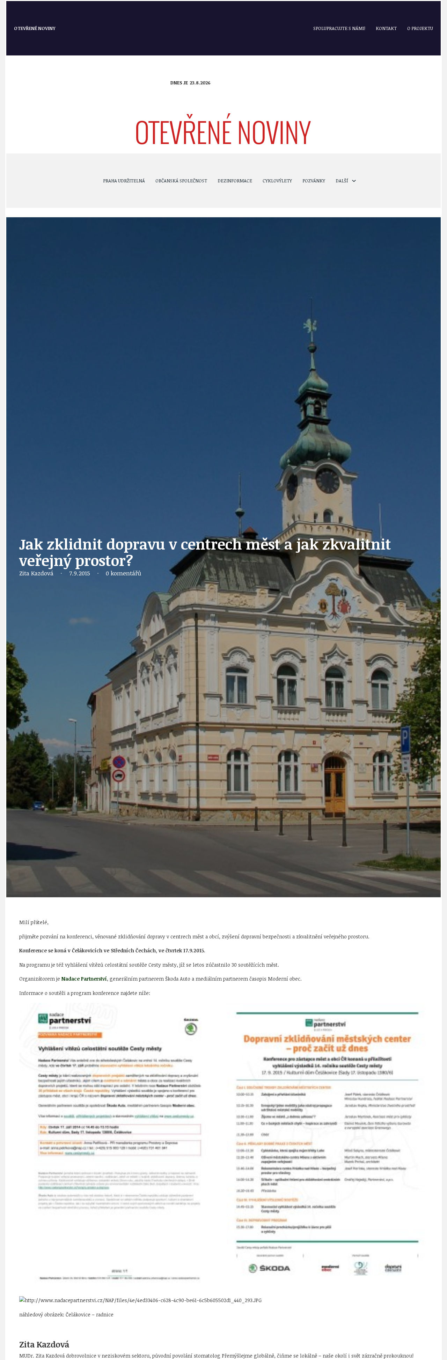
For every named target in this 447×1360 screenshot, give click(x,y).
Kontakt (386, 28)
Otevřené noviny (35, 28)
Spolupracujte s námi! (339, 28)
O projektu (420, 28)
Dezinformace (235, 180)
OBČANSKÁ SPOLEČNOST (181, 180)
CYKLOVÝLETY (277, 180)
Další (342, 180)
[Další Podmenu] (354, 181)
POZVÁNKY (313, 180)
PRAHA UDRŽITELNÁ (124, 180)
